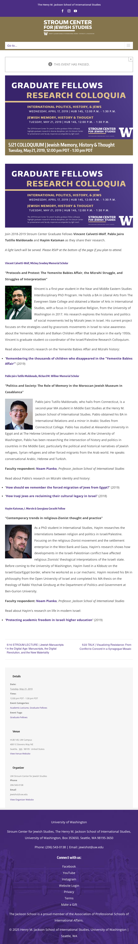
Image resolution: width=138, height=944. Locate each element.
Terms (69, 898)
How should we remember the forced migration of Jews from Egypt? (57, 487)
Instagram (69, 879)
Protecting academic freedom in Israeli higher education (49, 620)
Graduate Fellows (38, 707)
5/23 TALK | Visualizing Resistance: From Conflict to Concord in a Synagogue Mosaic (105, 647)
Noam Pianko (46, 469)
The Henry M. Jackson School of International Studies (69, 4)
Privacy (69, 892)
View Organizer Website (22, 799)
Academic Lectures (19, 707)
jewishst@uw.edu (91, 847)
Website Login (69, 886)
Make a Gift (69, 905)
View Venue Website (20, 753)
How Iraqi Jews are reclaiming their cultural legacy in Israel (51, 496)
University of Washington (69, 822)
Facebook (69, 866)
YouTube (69, 873)
